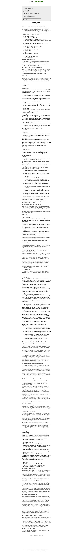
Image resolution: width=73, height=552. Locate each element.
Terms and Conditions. (30, 351)
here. (35, 531)
